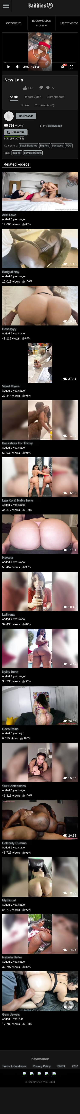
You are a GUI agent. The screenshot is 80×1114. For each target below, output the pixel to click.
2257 (75, 1066)
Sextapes (57, 145)
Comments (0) (44, 105)
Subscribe (18, 132)
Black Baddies (28, 145)
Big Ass (44, 145)
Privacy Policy (42, 1066)
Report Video (32, 96)
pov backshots (33, 152)
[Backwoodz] (9, 116)
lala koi (17, 152)
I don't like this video (41, 88)
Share (25, 105)
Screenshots (55, 96)
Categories (13, 23)
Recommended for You (41, 23)
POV (68, 145)
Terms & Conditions (14, 1066)
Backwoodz (26, 116)
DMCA (61, 1066)
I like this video (25, 88)
